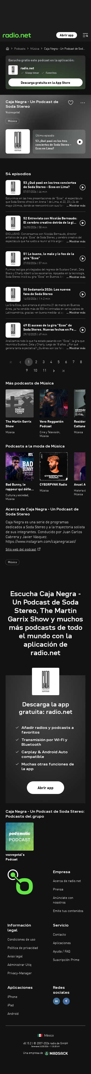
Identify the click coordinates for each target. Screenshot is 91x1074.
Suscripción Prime (66, 960)
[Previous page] (20, 362)
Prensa (58, 889)
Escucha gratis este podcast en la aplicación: (41, 60)
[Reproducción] (80, 142)
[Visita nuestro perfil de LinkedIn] (56, 1001)
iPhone (12, 997)
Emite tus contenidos (68, 911)
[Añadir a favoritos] (70, 102)
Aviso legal (15, 956)
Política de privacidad (22, 948)
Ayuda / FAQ (61, 951)
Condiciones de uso (21, 939)
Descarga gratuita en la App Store (45, 83)
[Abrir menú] (85, 35)
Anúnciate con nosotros (63, 900)
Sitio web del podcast (21, 549)
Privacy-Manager (19, 973)
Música (12, 121)
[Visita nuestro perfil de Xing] (66, 1001)
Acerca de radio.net (67, 881)
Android (13, 1013)
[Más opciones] (82, 103)
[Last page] (63, 371)
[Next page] (54, 371)
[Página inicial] (7, 48)
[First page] (11, 362)
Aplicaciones (62, 943)
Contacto (59, 934)
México (48, 1035)
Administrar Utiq (19, 965)
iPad (10, 1005)
